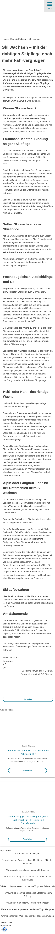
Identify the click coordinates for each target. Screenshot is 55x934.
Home (5, 39)
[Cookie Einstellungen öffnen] (5, 930)
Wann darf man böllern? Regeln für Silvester (27, 903)
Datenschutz (6, 922)
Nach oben (28, 699)
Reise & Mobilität (18, 39)
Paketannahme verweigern (27, 853)
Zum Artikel (27, 771)
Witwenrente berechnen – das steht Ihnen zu (27, 870)
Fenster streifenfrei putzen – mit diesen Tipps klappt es (27, 909)
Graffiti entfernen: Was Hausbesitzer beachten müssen (27, 916)
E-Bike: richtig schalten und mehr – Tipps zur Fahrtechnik (27, 886)
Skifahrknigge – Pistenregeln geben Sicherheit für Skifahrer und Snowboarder (28, 820)
